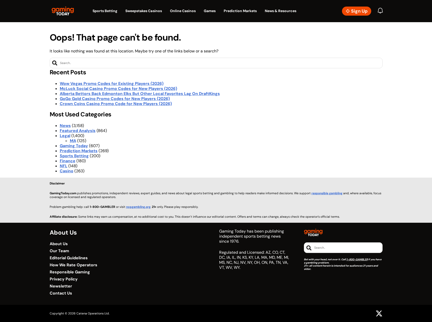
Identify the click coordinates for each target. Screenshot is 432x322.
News (65, 125)
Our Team (59, 250)
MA (73, 140)
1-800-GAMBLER (357, 259)
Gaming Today (74, 145)
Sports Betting (74, 155)
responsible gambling (326, 193)
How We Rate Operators (73, 265)
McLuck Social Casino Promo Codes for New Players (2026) (118, 88)
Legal (65, 135)
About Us (59, 243)
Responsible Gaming (70, 272)
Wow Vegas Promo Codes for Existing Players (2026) (111, 83)
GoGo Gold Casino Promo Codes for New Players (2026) (115, 98)
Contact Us (61, 293)
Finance (67, 161)
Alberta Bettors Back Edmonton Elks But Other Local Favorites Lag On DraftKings (140, 93)
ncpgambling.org (138, 207)
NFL (63, 166)
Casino (66, 171)
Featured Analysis (78, 130)
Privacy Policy (64, 279)
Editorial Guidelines (69, 258)
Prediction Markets (79, 150)
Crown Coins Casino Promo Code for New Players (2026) (116, 103)
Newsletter (61, 286)
